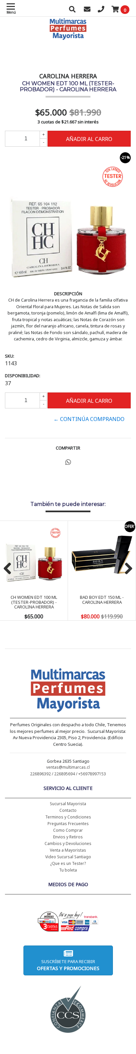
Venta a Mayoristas (68, 850)
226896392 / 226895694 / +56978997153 (68, 774)
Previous (10, 569)
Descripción (68, 294)
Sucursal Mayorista (68, 804)
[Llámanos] (101, 10)
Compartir (68, 448)
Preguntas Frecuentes (68, 823)
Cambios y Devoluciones (68, 843)
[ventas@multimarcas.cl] (87, 10)
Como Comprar (68, 830)
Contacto (68, 810)
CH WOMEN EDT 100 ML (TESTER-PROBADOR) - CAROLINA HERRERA (34, 602)
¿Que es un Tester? (68, 863)
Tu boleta (68, 870)
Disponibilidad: (22, 376)
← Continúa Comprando (88, 419)
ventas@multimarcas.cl (68, 767)
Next (126, 569)
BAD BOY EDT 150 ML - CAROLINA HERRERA (102, 599)
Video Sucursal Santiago (68, 857)
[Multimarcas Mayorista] (68, 691)
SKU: (9, 356)
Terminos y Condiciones (68, 817)
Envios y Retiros (68, 837)
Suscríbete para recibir (68, 964)
